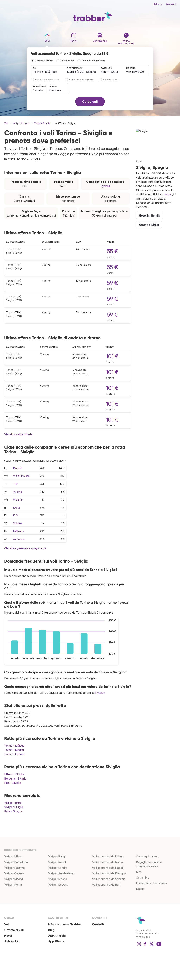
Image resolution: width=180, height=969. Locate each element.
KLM (15, 515)
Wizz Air (18, 499)
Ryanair (105, 186)
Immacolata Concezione (151, 883)
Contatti (98, 924)
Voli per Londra (57, 867)
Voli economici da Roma (107, 862)
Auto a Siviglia (149, 224)
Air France (19, 539)
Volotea (17, 523)
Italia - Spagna (13, 811)
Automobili (11, 941)
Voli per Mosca (57, 879)
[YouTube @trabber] (158, 946)
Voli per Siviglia (13, 807)
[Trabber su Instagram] (139, 946)
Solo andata (67, 60)
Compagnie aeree (147, 856)
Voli (6, 924)
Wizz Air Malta (21, 475)
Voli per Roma (13, 884)
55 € (112, 251)
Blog (51, 930)
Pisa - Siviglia (12, 782)
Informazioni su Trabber (65, 924)
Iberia (16, 507)
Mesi (139, 872)
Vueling (17, 491)
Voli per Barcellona (16, 862)
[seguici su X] (151, 946)
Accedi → (171, 4)
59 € (112, 282)
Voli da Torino (13, 803)
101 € (112, 356)
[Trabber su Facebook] (145, 946)
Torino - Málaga (14, 745)
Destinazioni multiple (93, 60)
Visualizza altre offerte (18, 434)
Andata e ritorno (44, 60)
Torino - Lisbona (14, 754)
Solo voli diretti (111, 79)
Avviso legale (143, 936)
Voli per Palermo (14, 867)
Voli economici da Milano (108, 856)
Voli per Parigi (56, 856)
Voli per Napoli (57, 862)
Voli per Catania (14, 873)
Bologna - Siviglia (15, 778)
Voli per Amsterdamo (61, 873)
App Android (57, 935)
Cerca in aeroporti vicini (47, 79)
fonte (139, 161)
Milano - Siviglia (14, 774)
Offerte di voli (14, 930)
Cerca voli (90, 101)
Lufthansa (18, 531)
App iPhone (56, 941)
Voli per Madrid (13, 879)
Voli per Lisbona (58, 884)
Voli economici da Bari (106, 884)
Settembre (142, 877)
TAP (15, 483)
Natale (140, 889)
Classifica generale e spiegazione (25, 548)
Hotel (8, 935)
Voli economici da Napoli (107, 867)
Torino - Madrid (14, 750)
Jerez (167, 194)
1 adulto (38, 90)
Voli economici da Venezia (108, 879)
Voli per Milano (13, 856)
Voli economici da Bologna (109, 873)
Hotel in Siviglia (149, 215)
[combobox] (48, 70)
